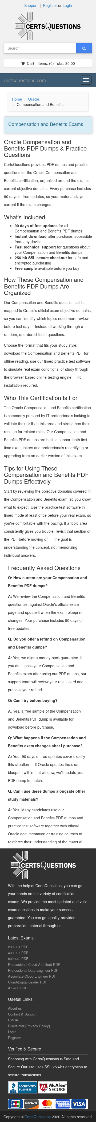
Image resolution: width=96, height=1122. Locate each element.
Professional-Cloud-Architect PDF (34, 964)
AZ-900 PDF (17, 987)
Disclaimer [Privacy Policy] (29, 1025)
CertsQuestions (38, 1116)
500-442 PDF (18, 958)
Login (67, 5)
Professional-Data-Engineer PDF (33, 970)
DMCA (13, 1019)
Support (31, 5)
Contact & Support (22, 1014)
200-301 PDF (18, 946)
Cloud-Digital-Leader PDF (27, 982)
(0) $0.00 (50, 63)
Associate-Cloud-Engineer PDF (32, 976)
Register (50, 5)
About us (15, 1008)
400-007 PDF (18, 952)
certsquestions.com (25, 80)
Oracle (33, 99)
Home (17, 99)
